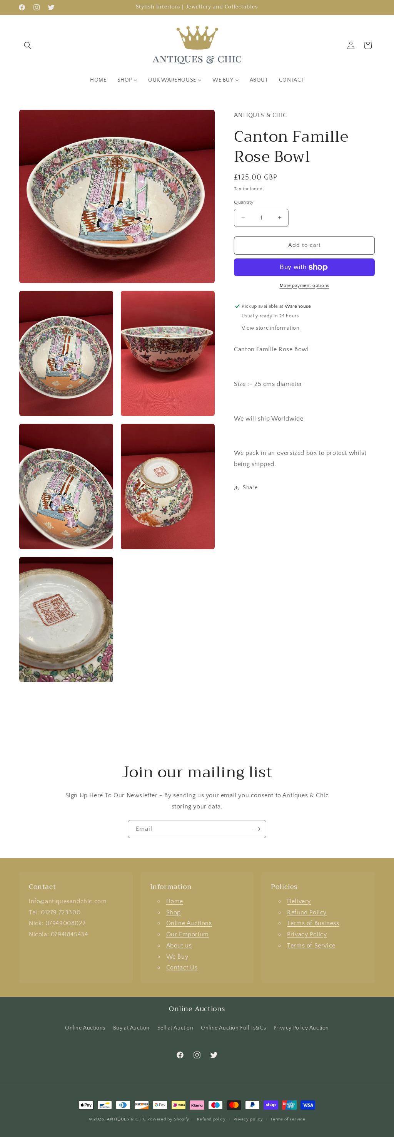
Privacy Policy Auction (301, 1028)
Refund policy (211, 1119)
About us (179, 945)
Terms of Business (313, 923)
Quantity (244, 202)
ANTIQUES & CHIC (126, 1119)
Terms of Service (311, 945)
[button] (27, 45)
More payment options (304, 285)
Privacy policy (248, 1119)
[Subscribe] (257, 829)
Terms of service (287, 1119)
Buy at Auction (131, 1028)
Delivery (299, 901)
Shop (173, 912)
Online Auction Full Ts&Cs (233, 1028)
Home (174, 901)
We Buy (177, 956)
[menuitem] (98, 80)
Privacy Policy (307, 934)
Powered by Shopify (168, 1119)
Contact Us (182, 967)
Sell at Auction (175, 1028)
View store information (270, 328)
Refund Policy (307, 912)
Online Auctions (189, 923)
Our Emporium (187, 934)
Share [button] (250, 488)
